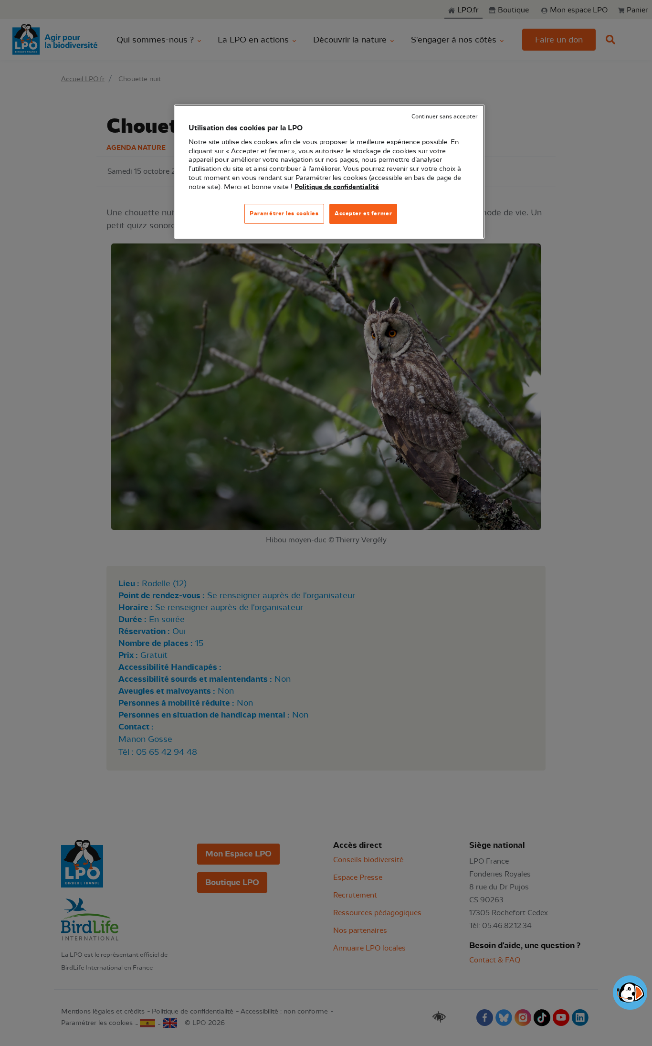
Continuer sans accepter (444, 117)
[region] (329, 172)
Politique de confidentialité (336, 187)
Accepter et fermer (363, 213)
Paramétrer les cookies (284, 213)
